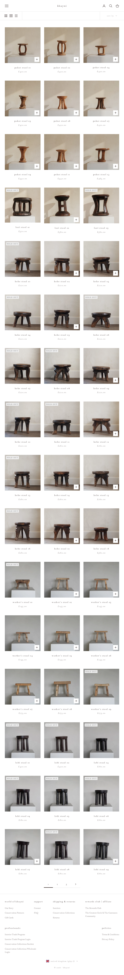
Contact (37, 908)
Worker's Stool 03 (101, 602)
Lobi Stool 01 (22, 762)
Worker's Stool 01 (23, 602)
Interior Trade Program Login (18, 939)
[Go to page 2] (75, 884)
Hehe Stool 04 (23, 335)
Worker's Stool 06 (101, 655)
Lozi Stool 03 (101, 228)
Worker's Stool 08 (62, 709)
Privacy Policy (108, 939)
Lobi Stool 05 (62, 816)
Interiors (56, 908)
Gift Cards (9, 917)
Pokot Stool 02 (62, 67)
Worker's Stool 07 (23, 709)
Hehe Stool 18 (101, 548)
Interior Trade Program (15, 934)
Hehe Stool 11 (62, 442)
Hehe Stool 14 (62, 495)
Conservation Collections (64, 913)
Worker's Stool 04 (23, 655)
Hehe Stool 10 (22, 442)
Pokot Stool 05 (22, 121)
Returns (56, 917)
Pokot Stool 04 (101, 67)
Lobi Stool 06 (101, 816)
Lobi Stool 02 (62, 762)
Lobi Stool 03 (101, 762)
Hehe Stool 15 (101, 495)
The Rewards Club (93, 908)
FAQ (36, 913)
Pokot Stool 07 (101, 121)
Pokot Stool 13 (101, 174)
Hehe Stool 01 (22, 281)
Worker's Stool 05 (62, 655)
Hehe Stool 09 (101, 388)
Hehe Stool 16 (22, 548)
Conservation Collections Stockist (19, 944)
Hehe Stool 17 (62, 548)
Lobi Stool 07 (22, 869)
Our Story (9, 908)
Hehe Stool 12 (101, 442)
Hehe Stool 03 (101, 281)
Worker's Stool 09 (101, 709)
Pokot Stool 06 (62, 121)
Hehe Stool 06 (101, 335)
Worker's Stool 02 (62, 602)
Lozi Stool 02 (62, 228)
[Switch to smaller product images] (11, 16)
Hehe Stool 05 (62, 335)
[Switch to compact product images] (16, 16)
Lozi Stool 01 (23, 227)
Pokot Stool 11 (62, 174)
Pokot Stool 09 (22, 174)
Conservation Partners (14, 913)
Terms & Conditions (110, 934)
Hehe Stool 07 (23, 388)
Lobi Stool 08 (62, 869)
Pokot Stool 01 (23, 67)
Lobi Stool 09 (101, 869)
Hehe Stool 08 (62, 388)
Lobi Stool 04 (22, 816)
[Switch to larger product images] (6, 16)
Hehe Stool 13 (22, 495)
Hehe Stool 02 (62, 281)
